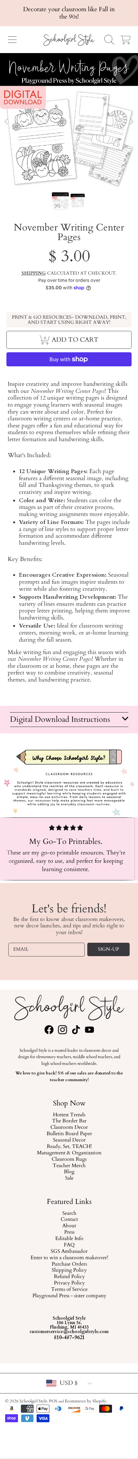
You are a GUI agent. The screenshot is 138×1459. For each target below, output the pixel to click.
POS (53, 1401)
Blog (69, 1172)
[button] (12, 39)
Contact (69, 1219)
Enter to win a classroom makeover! (69, 1258)
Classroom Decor (69, 1127)
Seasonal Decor (69, 1140)
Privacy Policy (69, 1283)
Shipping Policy (69, 1270)
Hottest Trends (69, 1115)
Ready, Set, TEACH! (69, 1146)
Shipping (34, 273)
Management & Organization (69, 1153)
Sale (69, 1178)
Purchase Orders (69, 1264)
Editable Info (69, 1239)
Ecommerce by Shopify (85, 1401)
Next (131, 122)
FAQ (69, 1245)
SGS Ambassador (69, 1251)
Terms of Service (69, 1289)
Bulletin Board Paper (69, 1134)
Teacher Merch (69, 1165)
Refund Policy (69, 1277)
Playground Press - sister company (69, 1296)
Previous (6, 122)
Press (69, 1232)
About (69, 1226)
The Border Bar (69, 1121)
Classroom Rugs (69, 1159)
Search (69, 1213)
